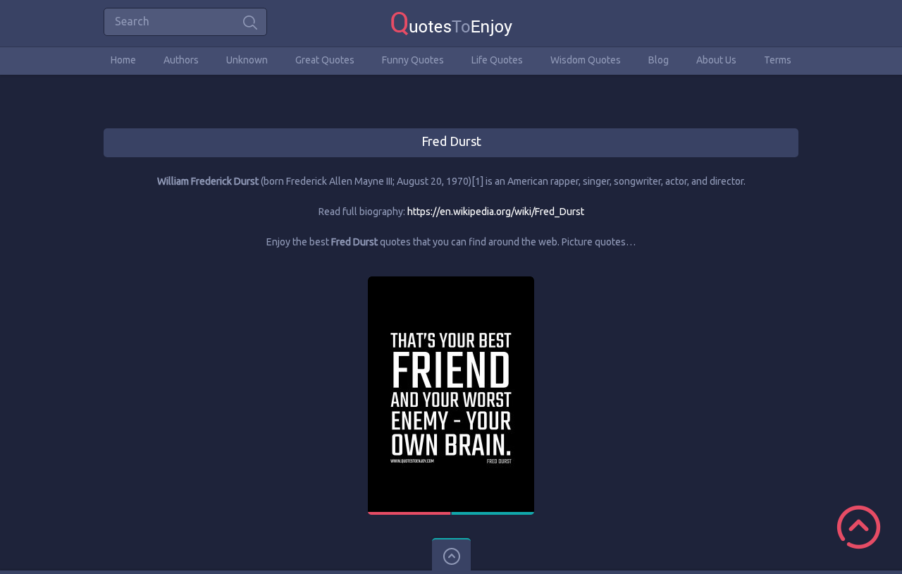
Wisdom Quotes (585, 60)
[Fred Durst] (451, 282)
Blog (658, 60)
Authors (181, 60)
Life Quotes (497, 60)
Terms (777, 60)
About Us (716, 60)
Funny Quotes (413, 60)
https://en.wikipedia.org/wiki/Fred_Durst (495, 211)
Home (123, 60)
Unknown (247, 60)
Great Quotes (324, 60)
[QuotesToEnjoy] (451, 23)
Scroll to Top (858, 527)
